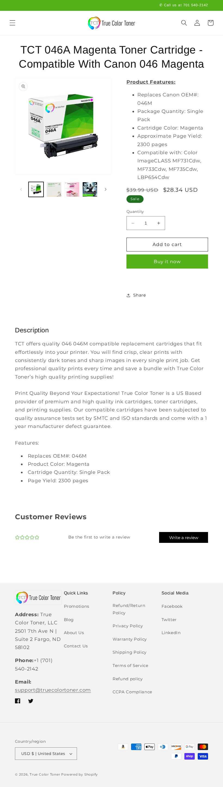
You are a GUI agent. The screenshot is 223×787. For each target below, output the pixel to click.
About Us (74, 632)
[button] (12, 22)
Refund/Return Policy (129, 609)
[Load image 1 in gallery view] (36, 189)
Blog (69, 619)
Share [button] (139, 295)
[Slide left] (21, 190)
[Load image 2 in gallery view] (54, 189)
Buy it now (167, 261)
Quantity (135, 211)
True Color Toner (45, 774)
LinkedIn (171, 632)
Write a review (183, 537)
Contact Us (76, 646)
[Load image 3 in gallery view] (71, 189)
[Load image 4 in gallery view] (89, 189)
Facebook (172, 606)
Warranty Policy (130, 639)
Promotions (76, 606)
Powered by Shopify (79, 774)
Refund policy (128, 678)
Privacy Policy (128, 625)
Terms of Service (130, 665)
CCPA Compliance (132, 691)
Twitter (169, 619)
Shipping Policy (130, 652)
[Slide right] (106, 190)
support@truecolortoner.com (53, 690)
